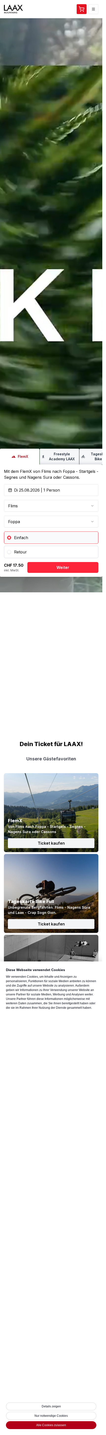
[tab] (19, 456)
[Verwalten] (93, 9)
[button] (82, 9)
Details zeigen (51, 1406)
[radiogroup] (51, 544)
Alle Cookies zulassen (51, 1425)
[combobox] (51, 506)
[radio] (51, 537)
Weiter (62, 567)
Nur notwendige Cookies (51, 1416)
